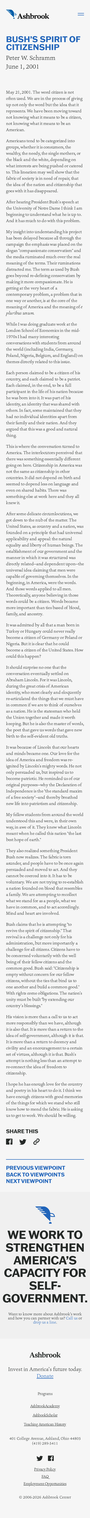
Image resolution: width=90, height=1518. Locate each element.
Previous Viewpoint (35, 1168)
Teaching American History (45, 1424)
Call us (72, 1318)
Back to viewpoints (35, 1174)
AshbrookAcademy (45, 1406)
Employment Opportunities (45, 1483)
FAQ (45, 1476)
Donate (45, 1376)
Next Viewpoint (29, 1181)
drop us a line (44, 1322)
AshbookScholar (45, 1415)
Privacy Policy (45, 1469)
